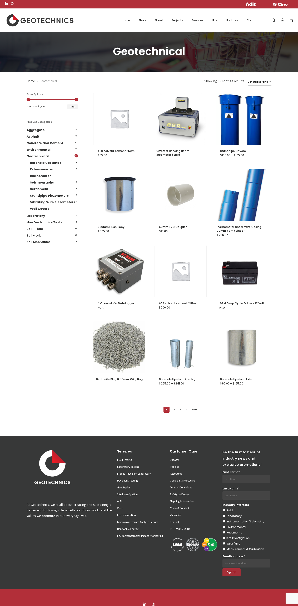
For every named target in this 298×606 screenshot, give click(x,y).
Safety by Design (180, 494)
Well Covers (39, 208)
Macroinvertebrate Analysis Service (137, 521)
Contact (174, 521)
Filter (72, 106)
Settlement (39, 189)
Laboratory (36, 216)
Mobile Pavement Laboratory (134, 473)
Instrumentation (126, 515)
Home (31, 81)
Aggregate (36, 130)
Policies (174, 466)
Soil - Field (35, 229)
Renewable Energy (127, 528)
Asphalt (33, 136)
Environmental (39, 149)
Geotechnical (38, 156)
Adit (119, 501)
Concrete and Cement (45, 143)
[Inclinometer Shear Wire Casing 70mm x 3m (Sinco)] (241, 195)
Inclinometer (40, 176)
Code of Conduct (179, 508)
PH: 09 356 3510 (180, 528)
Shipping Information (182, 501)
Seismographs (42, 182)
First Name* (231, 472)
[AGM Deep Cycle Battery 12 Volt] (241, 271)
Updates (174, 459)
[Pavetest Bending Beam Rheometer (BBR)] (180, 119)
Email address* (233, 556)
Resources (176, 473)
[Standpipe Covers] (241, 119)
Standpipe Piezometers (49, 195)
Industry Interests (235, 505)
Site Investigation (127, 494)
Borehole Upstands (45, 163)
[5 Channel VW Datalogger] (119, 271)
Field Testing (124, 459)
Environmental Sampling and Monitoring (140, 535)
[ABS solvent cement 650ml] (181, 271)
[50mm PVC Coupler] (180, 195)
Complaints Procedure (182, 480)
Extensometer (41, 169)
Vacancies (175, 515)
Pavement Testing (127, 480)
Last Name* (231, 488)
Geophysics (123, 487)
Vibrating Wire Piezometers (52, 202)
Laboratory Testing (128, 466)
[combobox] (259, 82)
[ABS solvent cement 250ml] (119, 119)
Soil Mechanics (39, 242)
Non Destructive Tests (44, 222)
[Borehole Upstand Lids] (241, 347)
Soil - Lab (34, 235)
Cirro (120, 508)
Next (194, 409)
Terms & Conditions (181, 487)
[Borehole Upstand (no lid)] (180, 347)
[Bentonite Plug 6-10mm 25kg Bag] (119, 347)
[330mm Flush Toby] (119, 195)
